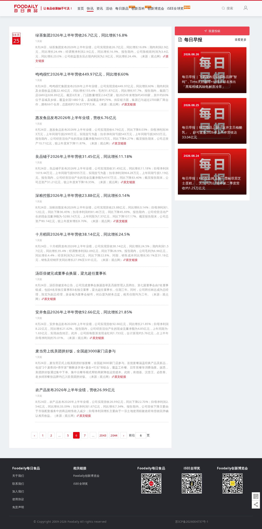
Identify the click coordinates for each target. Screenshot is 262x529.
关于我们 (18, 476)
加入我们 (18, 491)
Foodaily (73, 521)
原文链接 (130, 104)
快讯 (90, 8)
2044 (114, 435)
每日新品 (122, 8)
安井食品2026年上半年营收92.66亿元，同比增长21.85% (83, 312)
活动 (109, 8)
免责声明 (18, 507)
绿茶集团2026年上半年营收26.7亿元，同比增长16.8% (81, 35)
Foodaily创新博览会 (86, 476)
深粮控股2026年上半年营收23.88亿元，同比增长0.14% (82, 195)
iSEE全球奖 (175, 8)
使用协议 (18, 499)
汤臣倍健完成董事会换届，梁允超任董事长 (70, 273)
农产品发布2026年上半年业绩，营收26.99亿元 (75, 389)
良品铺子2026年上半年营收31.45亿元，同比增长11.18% (83, 156)
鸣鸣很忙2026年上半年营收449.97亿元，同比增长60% (82, 74)
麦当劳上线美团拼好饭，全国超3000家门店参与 (75, 351)
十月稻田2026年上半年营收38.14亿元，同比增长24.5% (82, 234)
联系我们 (18, 484)
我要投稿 (214, 31)
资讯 (99, 8)
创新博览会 (156, 8)
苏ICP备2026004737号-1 (191, 521)
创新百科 (138, 8)
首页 (80, 8)
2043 (102, 435)
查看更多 (240, 39)
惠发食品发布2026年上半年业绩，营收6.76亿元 (75, 117)
